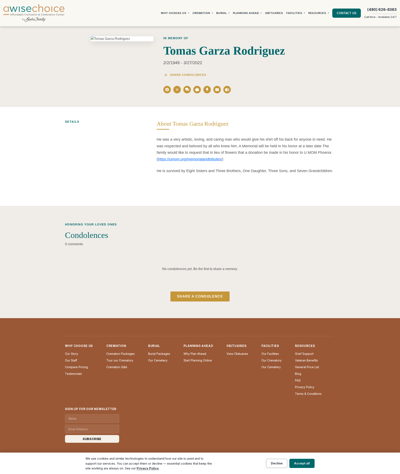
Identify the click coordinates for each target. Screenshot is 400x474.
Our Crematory (271, 360)
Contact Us (346, 13)
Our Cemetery (158, 360)
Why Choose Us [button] (173, 13)
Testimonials (73, 373)
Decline (277, 463)
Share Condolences (184, 75)
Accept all (302, 463)
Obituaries (274, 13)
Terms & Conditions (308, 393)
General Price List (307, 367)
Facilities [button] (294, 13)
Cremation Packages (120, 353)
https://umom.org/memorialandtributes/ (190, 159)
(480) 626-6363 (382, 10)
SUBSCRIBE (92, 439)
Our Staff (71, 360)
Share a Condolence (200, 296)
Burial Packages (159, 353)
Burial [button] (221, 13)
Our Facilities (270, 353)
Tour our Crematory (119, 360)
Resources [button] (317, 13)
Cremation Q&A (116, 367)
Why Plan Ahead (195, 353)
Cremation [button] (201, 13)
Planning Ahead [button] (246, 13)
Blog (298, 373)
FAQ (298, 380)
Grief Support (304, 353)
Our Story (71, 353)
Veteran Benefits (306, 360)
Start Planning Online (198, 360)
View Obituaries (237, 353)
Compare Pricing (76, 367)
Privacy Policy (304, 387)
